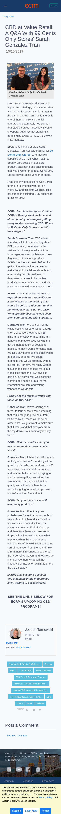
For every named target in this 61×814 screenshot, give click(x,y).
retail (29, 703)
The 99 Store (25, 670)
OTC (12, 670)
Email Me (12, 643)
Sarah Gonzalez (43, 670)
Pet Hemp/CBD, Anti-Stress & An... (26, 697)
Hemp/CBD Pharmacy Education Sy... (30, 690)
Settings (16, 811)
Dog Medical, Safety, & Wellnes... (24, 664)
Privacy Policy (45, 797)
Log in (53, 5)
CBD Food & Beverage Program (31, 677)
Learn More (31, 811)
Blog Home (9, 16)
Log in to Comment (17, 735)
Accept (45, 811)
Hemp (20, 703)
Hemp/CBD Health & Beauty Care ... (30, 684)
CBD (49, 697)
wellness (40, 703)
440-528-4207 (23, 647)
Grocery (48, 664)
